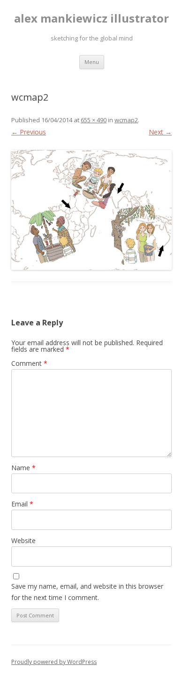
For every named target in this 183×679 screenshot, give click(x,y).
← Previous (28, 131)
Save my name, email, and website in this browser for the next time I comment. (87, 592)
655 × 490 (94, 120)
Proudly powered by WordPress (54, 662)
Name (23, 467)
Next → (160, 131)
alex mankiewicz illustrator (91, 18)
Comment (29, 363)
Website (23, 540)
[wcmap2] (91, 210)
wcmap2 (126, 120)
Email (22, 503)
